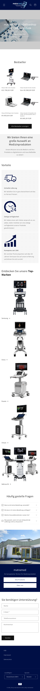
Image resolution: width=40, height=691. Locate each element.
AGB (5, 650)
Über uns (20, 585)
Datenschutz (8, 659)
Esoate (4, 401)
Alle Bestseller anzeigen (20, 126)
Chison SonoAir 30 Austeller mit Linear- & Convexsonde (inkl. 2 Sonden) (28, 114)
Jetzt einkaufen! (20, 34)
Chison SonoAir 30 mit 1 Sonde (28, 87)
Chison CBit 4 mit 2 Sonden (8, 87)
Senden (8, 638)
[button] (4, 5)
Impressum (7, 655)
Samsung (5, 318)
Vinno (4, 360)
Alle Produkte (20, 580)
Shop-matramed (15, 687)
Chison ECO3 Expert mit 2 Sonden (10, 113)
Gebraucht (5, 484)
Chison (4, 443)
